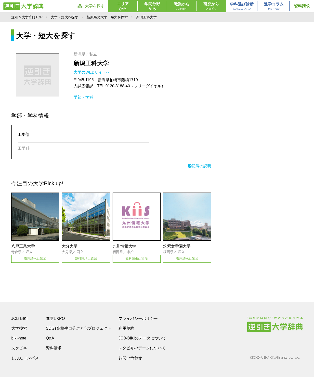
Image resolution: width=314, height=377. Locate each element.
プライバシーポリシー (138, 318)
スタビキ (19, 348)
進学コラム (274, 6)
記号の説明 (201, 166)
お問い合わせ (130, 358)
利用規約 (126, 328)
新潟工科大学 (91, 63)
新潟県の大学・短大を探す (107, 17)
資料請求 (302, 6)
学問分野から (152, 6)
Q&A (50, 338)
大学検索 (19, 328)
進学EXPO (55, 318)
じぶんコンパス (25, 358)
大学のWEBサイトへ (92, 72)
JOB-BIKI (19, 318)
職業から (182, 6)
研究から (211, 6)
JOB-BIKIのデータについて (142, 338)
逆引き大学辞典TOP (26, 17)
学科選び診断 (242, 6)
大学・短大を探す (64, 17)
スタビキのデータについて (142, 348)
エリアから (123, 6)
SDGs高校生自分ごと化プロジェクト (78, 328)
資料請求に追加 (35, 258)
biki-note (18, 338)
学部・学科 (83, 97)
